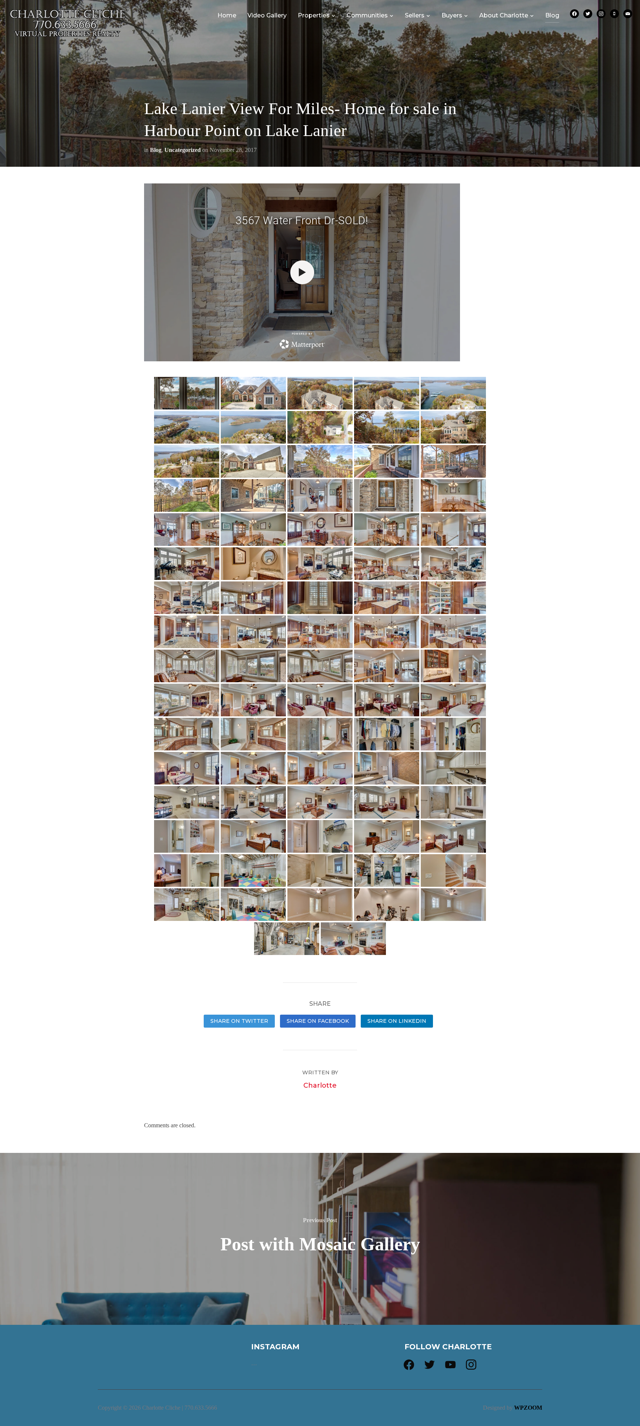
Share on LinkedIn (396, 1021)
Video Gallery (267, 15)
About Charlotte (503, 15)
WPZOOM (528, 1408)
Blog (552, 15)
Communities (367, 15)
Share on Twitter (239, 1021)
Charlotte (320, 1085)
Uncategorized (182, 150)
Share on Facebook (318, 1021)
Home (226, 15)
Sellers (414, 15)
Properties (314, 15)
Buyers (451, 15)
